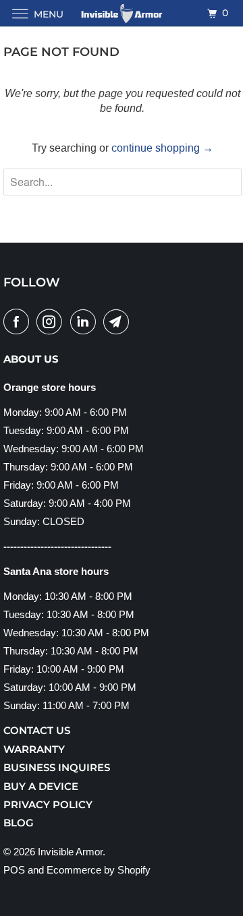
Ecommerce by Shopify (99, 870)
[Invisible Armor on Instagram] (52, 321)
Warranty (34, 749)
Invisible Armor (70, 851)
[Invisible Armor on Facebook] (18, 321)
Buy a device (40, 786)
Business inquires (56, 767)
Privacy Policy (47, 804)
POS (14, 870)
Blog (18, 822)
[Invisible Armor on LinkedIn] (85, 321)
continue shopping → (162, 148)
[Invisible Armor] (121, 13)
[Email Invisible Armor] (118, 321)
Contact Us (36, 730)
